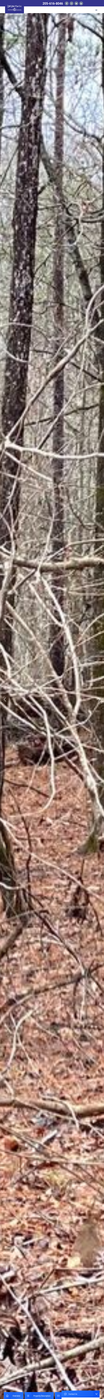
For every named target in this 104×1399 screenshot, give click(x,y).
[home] (14, 7)
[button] (96, 9)
